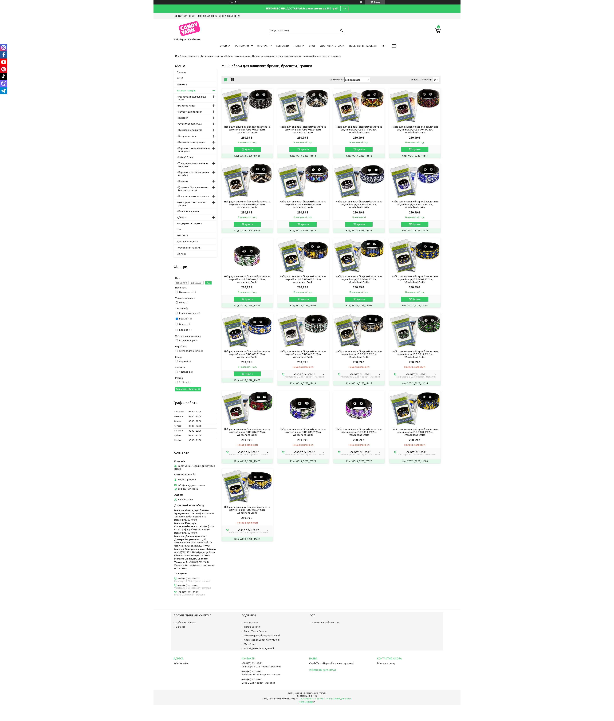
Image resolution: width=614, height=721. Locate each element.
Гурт (385, 45)
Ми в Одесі (250, 644)
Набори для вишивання (237, 56)
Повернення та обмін (363, 45)
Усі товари (242, 45)
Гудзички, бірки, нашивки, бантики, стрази (193, 188)
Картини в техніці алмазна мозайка (193, 173)
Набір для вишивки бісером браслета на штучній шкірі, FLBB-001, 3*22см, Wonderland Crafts (359, 279)
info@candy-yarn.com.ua (191, 485)
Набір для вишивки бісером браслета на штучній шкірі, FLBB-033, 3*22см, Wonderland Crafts (415, 204)
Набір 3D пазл (186, 157)
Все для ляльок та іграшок (193, 196)
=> (344, 8)
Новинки (182, 84)
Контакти (282, 45)
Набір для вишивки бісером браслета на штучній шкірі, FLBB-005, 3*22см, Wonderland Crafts (303, 279)
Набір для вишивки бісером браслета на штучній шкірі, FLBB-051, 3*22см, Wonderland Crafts (359, 204)
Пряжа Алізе (251, 622)
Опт (179, 229)
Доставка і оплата (332, 45)
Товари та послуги (189, 56)
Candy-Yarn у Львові (255, 631)
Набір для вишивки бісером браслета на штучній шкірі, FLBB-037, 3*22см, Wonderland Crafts (247, 432)
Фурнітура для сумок (190, 123)
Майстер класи (186, 105)
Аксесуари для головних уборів (192, 203)
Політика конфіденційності (338, 699)
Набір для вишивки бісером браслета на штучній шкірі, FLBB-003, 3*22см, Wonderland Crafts (415, 432)
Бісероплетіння (187, 136)
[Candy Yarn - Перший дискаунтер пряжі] (189, 28)
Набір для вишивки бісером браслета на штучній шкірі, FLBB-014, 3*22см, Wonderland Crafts (359, 129)
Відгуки (181, 253)
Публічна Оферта (186, 622)
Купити (249, 149)
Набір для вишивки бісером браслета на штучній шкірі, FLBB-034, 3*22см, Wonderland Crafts (247, 279)
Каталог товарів (186, 90)
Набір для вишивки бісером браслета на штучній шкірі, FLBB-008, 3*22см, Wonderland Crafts (247, 510)
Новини (299, 45)
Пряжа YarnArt (252, 626)
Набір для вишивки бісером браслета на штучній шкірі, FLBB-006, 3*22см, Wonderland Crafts (247, 354)
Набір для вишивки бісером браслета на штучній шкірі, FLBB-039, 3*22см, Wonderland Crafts (359, 432)
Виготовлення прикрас (191, 142)
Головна (224, 45)
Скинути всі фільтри (186, 389)
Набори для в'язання (190, 111)
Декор (182, 217)
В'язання (183, 117)
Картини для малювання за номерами (194, 149)
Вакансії (180, 626)
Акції (180, 78)
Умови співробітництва (325, 622)
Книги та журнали (188, 211)
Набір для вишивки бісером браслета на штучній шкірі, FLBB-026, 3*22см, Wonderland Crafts (303, 204)
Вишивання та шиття (212, 56)
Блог (312, 45)
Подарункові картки (190, 223)
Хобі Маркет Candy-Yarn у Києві (261, 639)
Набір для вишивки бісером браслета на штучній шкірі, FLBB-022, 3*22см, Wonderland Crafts (359, 354)
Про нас (262, 45)
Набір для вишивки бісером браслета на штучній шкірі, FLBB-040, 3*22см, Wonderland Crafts (303, 432)
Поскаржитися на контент (312, 699)
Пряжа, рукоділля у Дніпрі (259, 648)
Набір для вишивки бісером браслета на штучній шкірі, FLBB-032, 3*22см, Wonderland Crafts (247, 204)
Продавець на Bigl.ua (307, 696)
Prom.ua (323, 693)
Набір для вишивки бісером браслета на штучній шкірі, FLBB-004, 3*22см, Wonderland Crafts (415, 279)
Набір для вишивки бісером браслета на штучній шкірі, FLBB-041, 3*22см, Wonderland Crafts (247, 129)
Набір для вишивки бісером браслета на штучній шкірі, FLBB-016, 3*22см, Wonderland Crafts (303, 354)
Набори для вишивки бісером (267, 56)
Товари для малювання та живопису (193, 164)
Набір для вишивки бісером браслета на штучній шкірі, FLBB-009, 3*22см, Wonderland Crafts (415, 129)
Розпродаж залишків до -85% (192, 98)
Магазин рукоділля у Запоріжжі (262, 635)
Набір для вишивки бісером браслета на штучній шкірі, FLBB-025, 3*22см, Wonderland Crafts (303, 129)
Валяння (183, 181)
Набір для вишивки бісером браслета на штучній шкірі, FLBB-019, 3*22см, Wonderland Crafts (415, 354)
